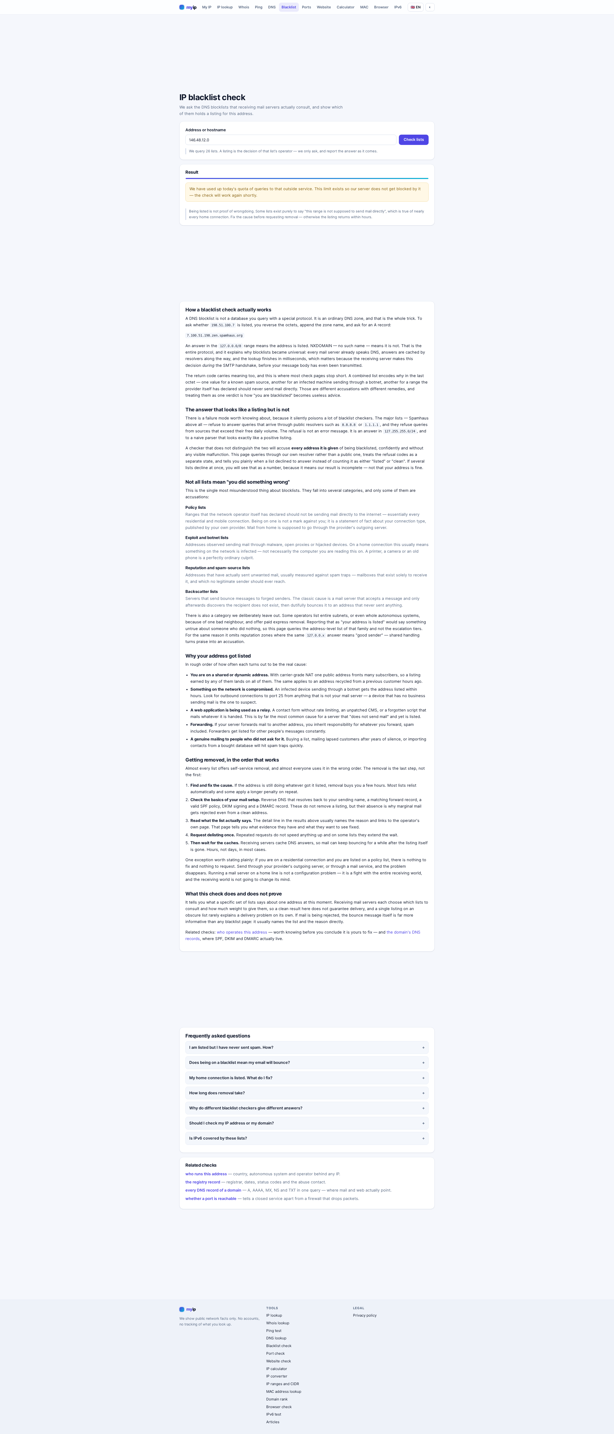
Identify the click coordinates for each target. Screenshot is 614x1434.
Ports (306, 7)
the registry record (202, 1182)
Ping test (273, 1330)
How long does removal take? (217, 1092)
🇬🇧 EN (416, 7)
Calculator (345, 7)
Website (324, 7)
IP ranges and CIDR (282, 1384)
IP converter (276, 1376)
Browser (381, 7)
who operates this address (242, 932)
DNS (272, 7)
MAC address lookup (283, 1391)
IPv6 (398, 7)
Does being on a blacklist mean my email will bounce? (239, 1062)
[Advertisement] (307, 54)
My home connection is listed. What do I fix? (230, 1077)
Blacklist (289, 7)
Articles (272, 1422)
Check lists (414, 139)
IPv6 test (273, 1414)
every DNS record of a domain (213, 1190)
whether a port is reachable (210, 1198)
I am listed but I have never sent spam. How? (231, 1047)
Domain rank (277, 1399)
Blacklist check (278, 1345)
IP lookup (225, 7)
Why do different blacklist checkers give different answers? (245, 1108)
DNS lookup (276, 1338)
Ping (258, 7)
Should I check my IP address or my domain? (231, 1123)
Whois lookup (277, 1323)
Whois (243, 7)
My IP (206, 7)
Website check (278, 1361)
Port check (275, 1353)
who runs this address (206, 1173)
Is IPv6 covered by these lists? (218, 1138)
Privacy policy (365, 1315)
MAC (364, 7)
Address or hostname (205, 129)
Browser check (279, 1407)
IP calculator (276, 1368)
